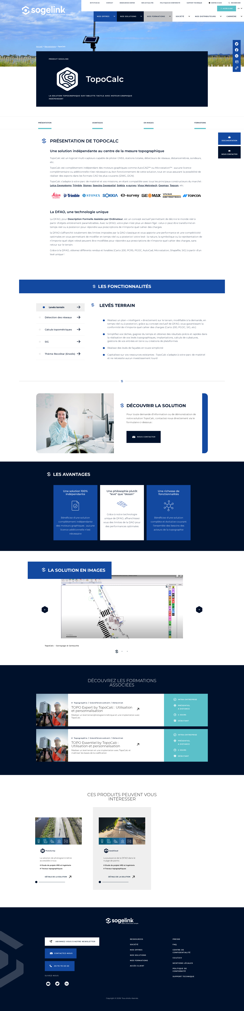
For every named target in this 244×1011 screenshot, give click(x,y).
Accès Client (137, 966)
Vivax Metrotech (147, 185)
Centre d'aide (216, 2)
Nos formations (156, 16)
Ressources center (127, 3)
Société (180, 16)
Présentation (44, 123)
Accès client (228, 8)
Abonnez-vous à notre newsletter (75, 941)
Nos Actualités (147, 3)
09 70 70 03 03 (95, 3)
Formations (200, 123)
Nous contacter (146, 437)
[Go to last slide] (45, 609)
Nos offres (103, 16)
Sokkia (121, 185)
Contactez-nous (63, 953)
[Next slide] (199, 609)
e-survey (131, 185)
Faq (175, 944)
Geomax (164, 185)
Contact (109, 3)
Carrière (232, 16)
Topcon (174, 185)
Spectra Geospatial (104, 185)
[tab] (116, 651)
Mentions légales (183, 963)
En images (149, 123)
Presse (176, 939)
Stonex (87, 185)
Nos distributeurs (205, 16)
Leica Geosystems (61, 185)
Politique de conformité (170, 3)
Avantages (97, 123)
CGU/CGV (177, 958)
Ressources (136, 939)
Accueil (39, 46)
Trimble (77, 185)
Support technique (194, 3)
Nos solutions (128, 16)
